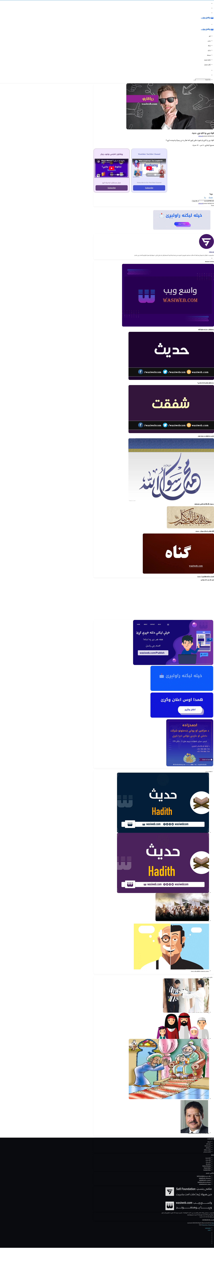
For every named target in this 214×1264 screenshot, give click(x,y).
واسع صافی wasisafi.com (205, 1178)
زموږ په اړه (208, 1144)
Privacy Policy (207, 1168)
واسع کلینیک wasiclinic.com (204, 1182)
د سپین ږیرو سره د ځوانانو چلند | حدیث (200, 971)
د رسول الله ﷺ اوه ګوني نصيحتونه (204, 504)
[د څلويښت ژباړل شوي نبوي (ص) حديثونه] (163, 892)
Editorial (200, 136)
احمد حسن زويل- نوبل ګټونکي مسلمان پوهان (198, 1133)
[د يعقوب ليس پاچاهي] (169, 1099)
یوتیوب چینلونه (207, 1150)
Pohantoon (211, 1225)
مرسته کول (208, 1148)
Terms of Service (206, 1166)
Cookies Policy (207, 1170)
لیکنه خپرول (207, 60)
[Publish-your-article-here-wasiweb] (173, 664)
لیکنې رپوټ (208, 1162)
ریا (205, 197)
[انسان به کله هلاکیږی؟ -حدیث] (178, 573)
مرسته (209, 55)
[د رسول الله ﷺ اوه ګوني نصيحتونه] (171, 500)
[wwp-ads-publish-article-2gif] (181, 690)
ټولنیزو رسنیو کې (207, 1152)
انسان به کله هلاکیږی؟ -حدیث (205, 576)
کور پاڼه (209, 1142)
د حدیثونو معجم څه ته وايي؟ (206, 383)
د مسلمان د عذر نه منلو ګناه (206, 329)
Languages (208, 1228)
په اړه (209, 50)
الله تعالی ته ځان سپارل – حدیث (205, 531)
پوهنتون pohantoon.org (205, 1184)
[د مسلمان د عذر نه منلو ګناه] (168, 326)
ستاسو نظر (208, 1164)
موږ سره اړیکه (208, 1146)
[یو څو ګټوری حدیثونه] (163, 832)
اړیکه (209, 45)
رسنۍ (209, 41)
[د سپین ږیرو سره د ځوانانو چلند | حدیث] (171, 971)
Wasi (212, 1223)
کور (210, 36)
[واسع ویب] (207, 19)
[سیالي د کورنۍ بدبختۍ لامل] (182, 1038)
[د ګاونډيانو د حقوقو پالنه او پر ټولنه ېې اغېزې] (186, 1012)
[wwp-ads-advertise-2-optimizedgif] (181, 717)
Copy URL (195, 201)
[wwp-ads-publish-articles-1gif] (181, 232)
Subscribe (149, 187)
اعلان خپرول (207, 65)
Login (209, 1230)
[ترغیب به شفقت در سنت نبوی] (171, 433)
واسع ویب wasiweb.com (205, 1180)
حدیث (211, 197)
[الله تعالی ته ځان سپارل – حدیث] (190, 528)
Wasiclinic (205, 1225)
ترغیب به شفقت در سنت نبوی (206, 436)
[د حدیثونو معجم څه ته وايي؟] (171, 379)
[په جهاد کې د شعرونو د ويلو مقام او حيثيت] (182, 921)
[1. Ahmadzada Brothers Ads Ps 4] (189, 766)
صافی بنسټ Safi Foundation (204, 1176)
